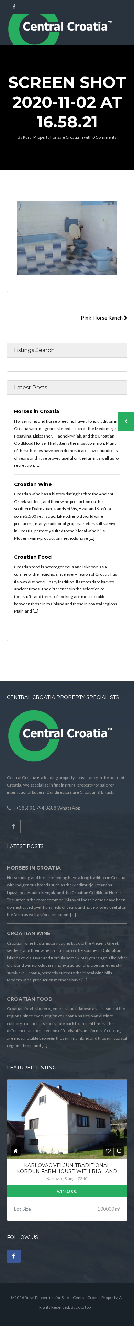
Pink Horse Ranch (102, 317)
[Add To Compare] (119, 1151)
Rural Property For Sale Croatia (51, 137)
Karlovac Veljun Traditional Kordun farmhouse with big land (67, 1168)
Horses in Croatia (36, 411)
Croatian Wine (33, 484)
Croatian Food (33, 557)
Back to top (81, 1307)
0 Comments (104, 137)
